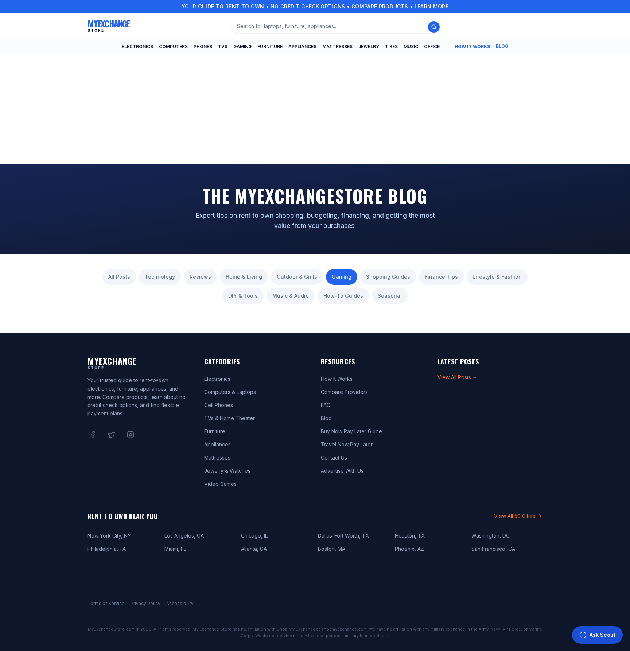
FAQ (326, 405)
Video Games (220, 484)
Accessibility (180, 603)
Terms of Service (106, 603)
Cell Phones (218, 405)
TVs (223, 46)
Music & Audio (290, 295)
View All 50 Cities (514, 516)
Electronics (137, 46)
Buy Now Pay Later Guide (351, 431)
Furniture (270, 46)
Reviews (200, 277)
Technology (160, 277)
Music (411, 46)
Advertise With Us (342, 471)
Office (432, 46)
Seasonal (390, 295)
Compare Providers (344, 392)
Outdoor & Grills (297, 277)
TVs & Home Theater (229, 418)
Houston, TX (410, 535)
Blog (502, 46)
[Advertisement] (315, 109)
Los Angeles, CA (184, 535)
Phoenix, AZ (409, 549)
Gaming (242, 46)
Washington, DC (490, 535)
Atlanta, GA (254, 549)
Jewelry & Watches (227, 471)
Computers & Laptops (230, 392)
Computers (173, 46)
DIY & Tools (243, 295)
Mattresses (337, 46)
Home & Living (244, 277)
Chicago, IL (254, 535)
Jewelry (368, 46)
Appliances (302, 46)
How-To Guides (343, 295)
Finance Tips (441, 277)
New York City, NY (109, 535)
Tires (391, 46)
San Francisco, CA (493, 549)
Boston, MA (331, 549)
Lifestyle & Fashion (497, 277)
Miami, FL (175, 549)
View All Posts (454, 377)
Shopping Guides (388, 277)
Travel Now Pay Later (347, 444)
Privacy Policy (145, 603)
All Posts (119, 277)
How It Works (472, 46)
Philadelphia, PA (107, 549)
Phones (203, 46)
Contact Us (334, 457)
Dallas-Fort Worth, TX (343, 535)
